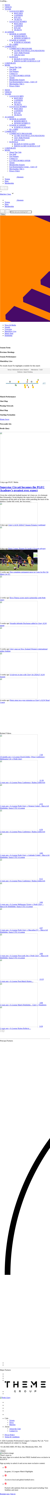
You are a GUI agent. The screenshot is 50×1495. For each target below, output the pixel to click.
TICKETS (18, 19)
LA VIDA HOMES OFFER (19, 76)
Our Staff (12, 69)
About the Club (15, 1429)
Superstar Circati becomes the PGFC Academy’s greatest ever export (22, 489)
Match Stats (9, 333)
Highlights (8, 335)
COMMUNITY (11, 46)
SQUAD (17, 17)
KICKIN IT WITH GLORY (24, 59)
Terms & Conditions (12, 1437)
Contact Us (13, 73)
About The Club (15, 67)
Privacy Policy (14, 86)
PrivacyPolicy (10, 1435)
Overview (8, 329)
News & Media (10, 325)
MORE (7, 65)
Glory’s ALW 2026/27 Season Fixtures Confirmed (26, 525)
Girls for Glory (19, 55)
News (11, 1423)
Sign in (12, 1494)
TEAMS (8, 9)
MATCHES (18, 13)
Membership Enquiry (17, 80)
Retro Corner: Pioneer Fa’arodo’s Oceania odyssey (27, 549)
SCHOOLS (13, 57)
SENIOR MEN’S (20, 36)
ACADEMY (9, 32)
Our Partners (14, 71)
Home (2, 419)
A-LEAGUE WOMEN (18, 22)
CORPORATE (10, 63)
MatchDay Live (10, 331)
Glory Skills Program (22, 53)
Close (3, 214)
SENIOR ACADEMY (17, 34)
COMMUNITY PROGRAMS (20, 49)
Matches (12, 1425)
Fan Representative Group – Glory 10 (23, 82)
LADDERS (18, 15)
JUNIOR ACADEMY (17, 40)
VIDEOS (8, 7)
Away (7, 419)
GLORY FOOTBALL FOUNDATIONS (29, 51)
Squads (7, 327)
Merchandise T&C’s (16, 84)
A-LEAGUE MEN (16, 11)
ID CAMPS (13, 44)
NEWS (7, 5)
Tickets (12, 78)
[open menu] (1, 191)
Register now (5, 1494)
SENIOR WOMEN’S (22, 38)
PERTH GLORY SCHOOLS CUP (27, 61)
